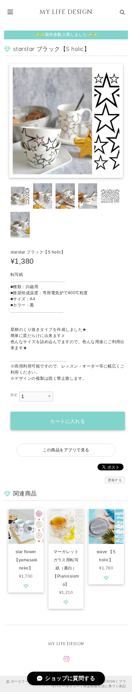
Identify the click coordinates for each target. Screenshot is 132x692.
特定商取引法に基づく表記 (104, 686)
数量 (14, 395)
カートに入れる (67, 421)
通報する (115, 480)
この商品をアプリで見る (66, 450)
